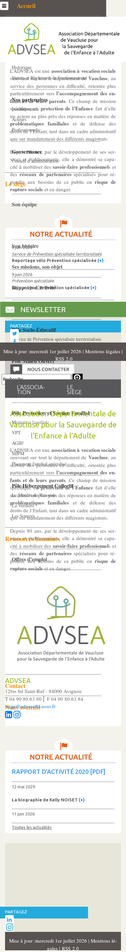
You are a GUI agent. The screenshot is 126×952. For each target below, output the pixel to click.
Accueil (26, 5)
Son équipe (24, 204)
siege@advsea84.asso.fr (30, 706)
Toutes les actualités (32, 827)
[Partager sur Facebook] (14, 341)
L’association (31, 389)
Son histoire (25, 246)
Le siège (74, 389)
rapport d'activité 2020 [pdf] (58, 771)
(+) (100, 260)
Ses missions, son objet (37, 266)
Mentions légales (103, 351)
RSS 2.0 (63, 358)
